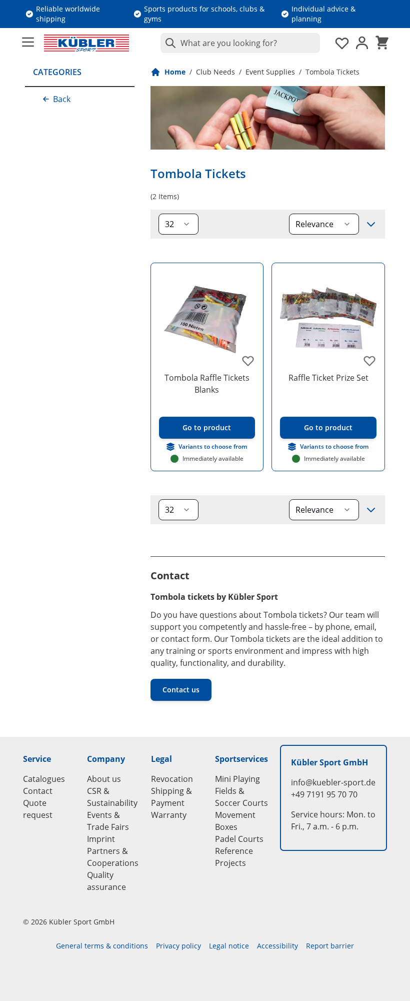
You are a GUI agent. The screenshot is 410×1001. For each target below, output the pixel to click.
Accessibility (277, 945)
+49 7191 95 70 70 (324, 794)
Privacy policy (178, 945)
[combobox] (240, 43)
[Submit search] (168, 43)
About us (104, 778)
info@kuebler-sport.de (333, 782)
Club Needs (215, 72)
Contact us (181, 689)
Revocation (172, 778)
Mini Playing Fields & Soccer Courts (241, 790)
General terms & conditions (102, 945)
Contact (37, 790)
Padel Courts (239, 838)
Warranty (168, 814)
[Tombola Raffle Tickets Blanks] (207, 319)
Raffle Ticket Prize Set (328, 377)
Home (175, 72)
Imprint (101, 838)
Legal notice (229, 945)
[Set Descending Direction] (371, 224)
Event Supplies (270, 72)
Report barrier (330, 945)
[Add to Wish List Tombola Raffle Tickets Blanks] (248, 361)
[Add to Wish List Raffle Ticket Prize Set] (369, 361)
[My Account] (362, 43)
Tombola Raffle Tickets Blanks (207, 383)
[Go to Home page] (86, 43)
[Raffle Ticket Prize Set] (328, 319)
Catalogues (44, 778)
